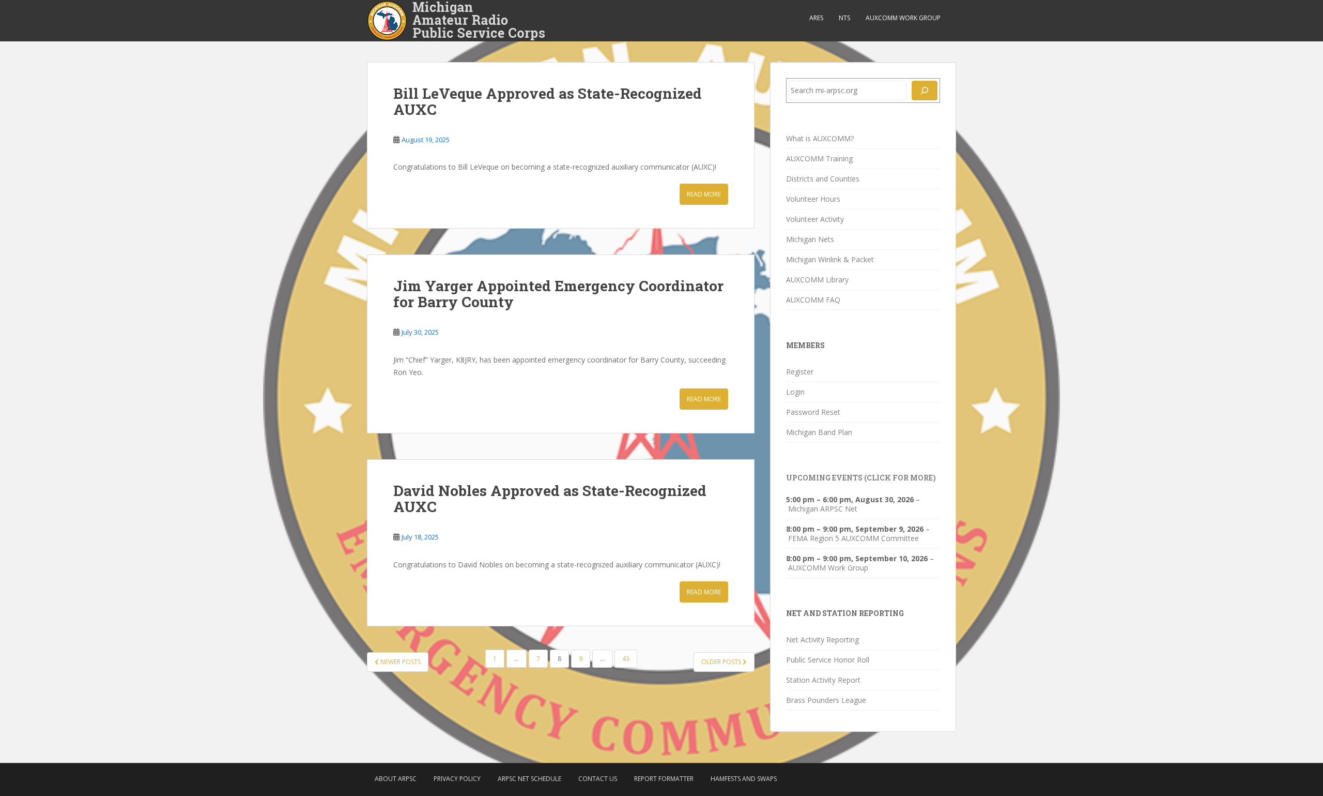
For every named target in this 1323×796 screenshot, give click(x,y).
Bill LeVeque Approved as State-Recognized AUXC (547, 101)
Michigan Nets (810, 239)
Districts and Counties (822, 179)
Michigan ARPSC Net (822, 509)
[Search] (924, 90)
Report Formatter (664, 778)
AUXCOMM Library (817, 279)
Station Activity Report (823, 680)
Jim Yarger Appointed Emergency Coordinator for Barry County (558, 293)
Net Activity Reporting (822, 639)
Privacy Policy (457, 778)
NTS (844, 17)
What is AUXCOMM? (820, 138)
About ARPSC (396, 778)
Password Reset (813, 412)
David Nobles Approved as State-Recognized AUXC (549, 498)
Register (799, 372)
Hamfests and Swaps (744, 778)
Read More (704, 194)
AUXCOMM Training (819, 158)
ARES (816, 17)
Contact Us (597, 778)
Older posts (722, 661)
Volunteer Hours (813, 199)
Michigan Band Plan (819, 432)
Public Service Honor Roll (827, 660)
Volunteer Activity (815, 219)
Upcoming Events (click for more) (861, 478)
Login (795, 392)
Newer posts (400, 661)
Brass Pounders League (826, 700)
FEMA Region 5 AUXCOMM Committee (853, 538)
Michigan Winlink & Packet (830, 259)
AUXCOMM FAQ (813, 300)
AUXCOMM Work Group (903, 17)
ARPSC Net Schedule (529, 778)
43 (625, 658)
